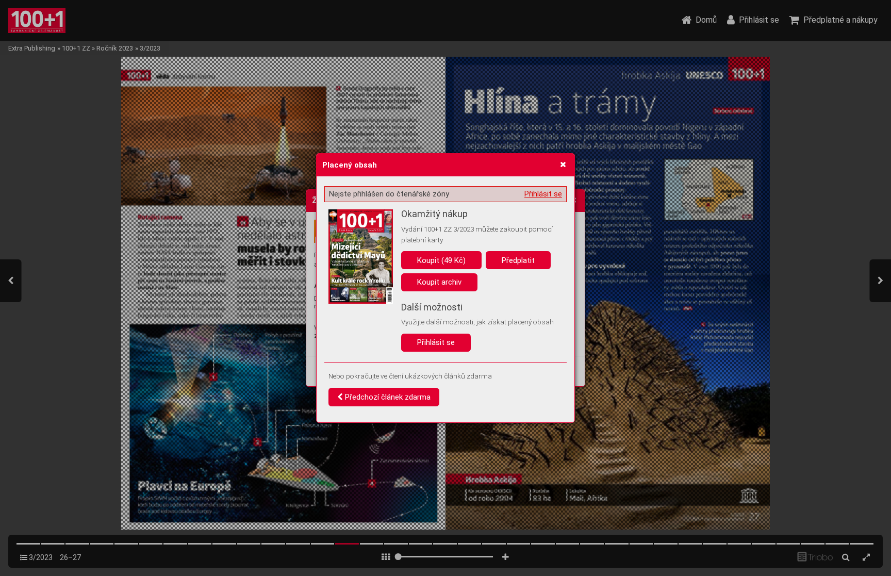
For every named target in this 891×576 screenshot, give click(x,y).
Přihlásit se (543, 194)
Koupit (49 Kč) (441, 260)
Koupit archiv (439, 282)
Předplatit (518, 260)
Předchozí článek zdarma (387, 397)
